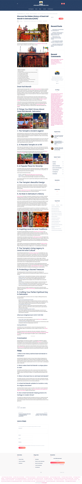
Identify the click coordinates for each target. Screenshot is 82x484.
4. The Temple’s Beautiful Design (23, 76)
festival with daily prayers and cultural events (34, 174)
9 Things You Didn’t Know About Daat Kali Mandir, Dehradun (27, 72)
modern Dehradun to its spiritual (37, 265)
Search (52, 17)
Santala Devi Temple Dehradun (50, 481)
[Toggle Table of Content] (36, 70)
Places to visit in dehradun (39, 461)
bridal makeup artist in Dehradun (57, 213)
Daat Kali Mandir (20, 71)
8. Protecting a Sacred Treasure (24, 80)
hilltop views (39, 341)
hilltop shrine (40, 319)
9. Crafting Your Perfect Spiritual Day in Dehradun (26, 81)
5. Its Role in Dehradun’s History (23, 77)
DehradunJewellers (54, 216)
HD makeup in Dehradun (55, 219)
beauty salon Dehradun (55, 208)
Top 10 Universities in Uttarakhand (59, 479)
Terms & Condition (22, 461)
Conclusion (20, 82)
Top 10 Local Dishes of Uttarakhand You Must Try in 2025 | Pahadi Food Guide (58, 142)
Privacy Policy (21, 459)
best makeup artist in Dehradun (56, 211)
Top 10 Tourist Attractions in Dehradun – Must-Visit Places (41, 414)
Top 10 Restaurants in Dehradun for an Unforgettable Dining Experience (57, 102)
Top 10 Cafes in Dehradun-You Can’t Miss (29, 481)
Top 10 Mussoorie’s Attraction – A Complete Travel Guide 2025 (43, 479)
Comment (20, 428)
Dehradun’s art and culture (38, 231)
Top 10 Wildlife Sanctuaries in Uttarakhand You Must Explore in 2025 (56, 107)
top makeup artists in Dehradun (56, 228)
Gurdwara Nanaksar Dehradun (40, 481)
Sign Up (58, 462)
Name (19, 435)
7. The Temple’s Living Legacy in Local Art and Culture (26, 79)
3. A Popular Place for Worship (23, 75)
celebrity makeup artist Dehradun (57, 214)
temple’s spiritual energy (30, 288)
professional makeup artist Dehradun (56, 227)
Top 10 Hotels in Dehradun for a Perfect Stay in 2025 (57, 104)
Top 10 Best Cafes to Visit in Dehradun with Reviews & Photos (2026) (58, 148)
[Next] (58, 194)
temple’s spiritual (44, 243)
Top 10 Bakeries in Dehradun (48, 478)
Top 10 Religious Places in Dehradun (70, 481)
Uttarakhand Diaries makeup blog (57, 230)
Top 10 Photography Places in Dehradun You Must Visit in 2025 (57, 112)
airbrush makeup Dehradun (56, 206)
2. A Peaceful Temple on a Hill (23, 74)
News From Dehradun (30, 21)
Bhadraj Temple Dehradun (60, 481)
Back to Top (62, 472)
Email (19, 438)
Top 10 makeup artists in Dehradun (57, 93)
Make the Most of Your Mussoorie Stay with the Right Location (56, 37)
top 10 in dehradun (55, 169)
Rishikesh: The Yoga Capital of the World (71, 479)
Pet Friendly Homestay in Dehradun (57, 224)
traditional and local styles (25, 190)
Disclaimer (20, 463)
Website (19, 442)
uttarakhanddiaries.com (41, 5)
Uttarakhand (54, 173)
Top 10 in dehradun (38, 465)
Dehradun (25, 21)
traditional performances (37, 236)
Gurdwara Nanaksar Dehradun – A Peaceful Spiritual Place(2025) (24, 415)
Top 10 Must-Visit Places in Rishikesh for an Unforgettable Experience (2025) (56, 118)
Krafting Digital (44, 482)
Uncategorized (55, 171)
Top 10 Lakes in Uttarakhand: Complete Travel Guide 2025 (57, 110)
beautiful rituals (21, 347)
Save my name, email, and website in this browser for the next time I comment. (31, 445)
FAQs (19, 83)
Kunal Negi (20, 21)
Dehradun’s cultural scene (33, 252)
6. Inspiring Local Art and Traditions (24, 78)
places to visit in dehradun (38, 21)
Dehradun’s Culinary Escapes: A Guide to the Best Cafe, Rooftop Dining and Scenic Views (57, 33)
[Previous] (56, 194)
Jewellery (54, 163)
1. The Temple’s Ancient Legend (23, 73)
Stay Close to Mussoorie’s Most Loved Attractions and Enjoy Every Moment (57, 45)
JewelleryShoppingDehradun (56, 221)
